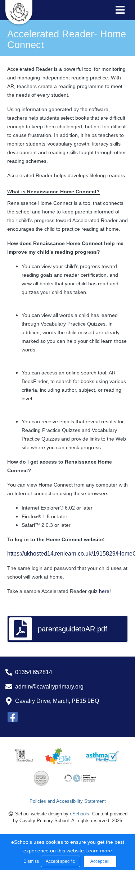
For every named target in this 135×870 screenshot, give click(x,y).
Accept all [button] (99, 861)
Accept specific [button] (60, 861)
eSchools (79, 813)
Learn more (98, 850)
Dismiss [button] (30, 861)
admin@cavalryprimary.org (49, 686)
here (104, 591)
